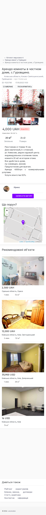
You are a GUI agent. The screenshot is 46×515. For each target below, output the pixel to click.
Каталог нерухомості (15, 58)
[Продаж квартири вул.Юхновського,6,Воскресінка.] (23, 358)
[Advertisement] (23, 31)
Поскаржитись (24, 87)
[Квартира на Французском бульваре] (23, 271)
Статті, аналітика (12, 495)
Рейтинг (16, 489)
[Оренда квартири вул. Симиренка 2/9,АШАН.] (23, 314)
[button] (42, 91)
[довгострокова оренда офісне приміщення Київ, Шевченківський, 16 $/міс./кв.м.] (23, 401)
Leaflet (21, 242)
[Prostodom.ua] (2, 58)
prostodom (12, 511)
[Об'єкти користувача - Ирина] (6, 188)
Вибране (9, 87)
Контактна (16, 498)
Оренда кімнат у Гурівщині (15, 60)
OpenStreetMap (30, 242)
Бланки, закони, (18, 492)
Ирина (17, 187)
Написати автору (23, 196)
